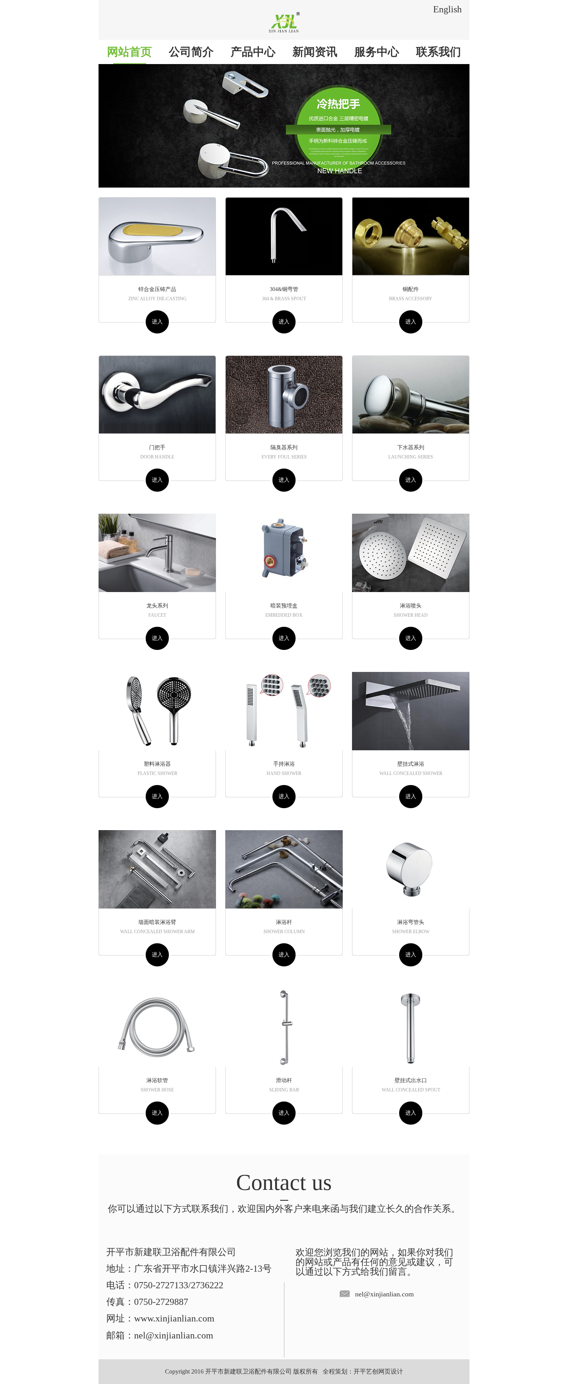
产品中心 (253, 52)
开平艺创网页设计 (378, 1371)
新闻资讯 (315, 52)
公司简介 (191, 52)
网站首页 (129, 52)
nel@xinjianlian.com (384, 1294)
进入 (157, 322)
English (447, 9)
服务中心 (376, 52)
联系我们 (438, 52)
